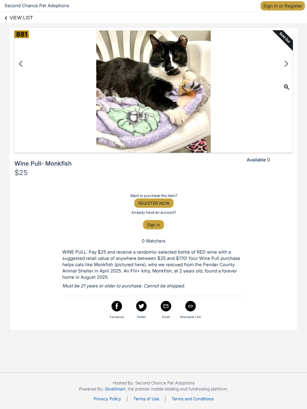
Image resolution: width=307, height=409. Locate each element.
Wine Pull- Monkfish (43, 163)
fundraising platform (207, 388)
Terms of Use (146, 398)
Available (256, 160)
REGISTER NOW (154, 203)
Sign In (153, 224)
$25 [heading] (21, 172)
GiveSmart (115, 388)
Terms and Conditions (192, 398)
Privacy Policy (107, 398)
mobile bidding (165, 388)
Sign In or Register (282, 6)
